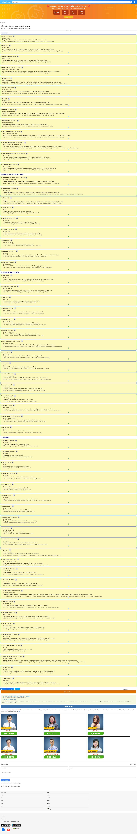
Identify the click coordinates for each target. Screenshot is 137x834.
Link (19, 711)
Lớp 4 (48, 803)
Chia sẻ (3, 689)
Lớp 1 (2, 809)
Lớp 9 (2, 797)
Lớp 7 (2, 800)
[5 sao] (136, 689)
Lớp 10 (48, 795)
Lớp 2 (48, 806)
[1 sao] (129, 689)
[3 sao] (132, 689)
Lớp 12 (48, 792)
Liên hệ (3, 816)
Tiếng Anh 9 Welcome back (9, 699)
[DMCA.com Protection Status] (16, 830)
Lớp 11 (2, 795)
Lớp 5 (2, 803)
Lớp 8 (48, 797)
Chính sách (3, 819)
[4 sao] (134, 689)
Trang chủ (3, 792)
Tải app (50, 809)
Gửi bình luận (5, 780)
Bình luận (10, 689)
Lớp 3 (2, 806)
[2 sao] (131, 689)
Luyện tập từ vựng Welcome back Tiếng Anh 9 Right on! (16, 696)
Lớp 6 (48, 800)
